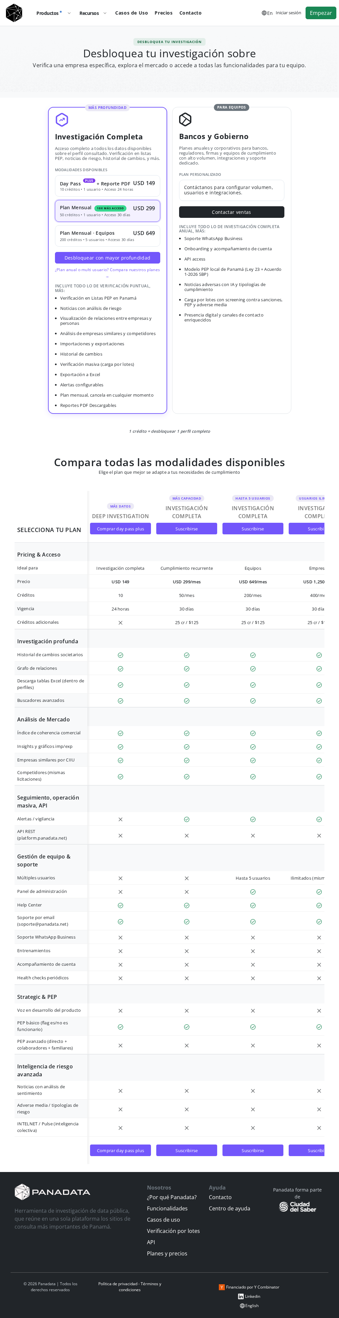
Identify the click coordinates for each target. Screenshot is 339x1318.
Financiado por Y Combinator (252, 1287)
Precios (163, 13)
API (151, 1242)
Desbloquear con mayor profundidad (108, 258)
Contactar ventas (231, 212)
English (252, 1305)
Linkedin (252, 1296)
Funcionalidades (167, 1208)
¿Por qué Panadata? (172, 1197)
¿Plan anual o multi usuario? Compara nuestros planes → (107, 272)
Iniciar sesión (288, 13)
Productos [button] (47, 13)
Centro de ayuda (229, 1208)
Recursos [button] (89, 13)
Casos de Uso (131, 13)
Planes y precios (167, 1253)
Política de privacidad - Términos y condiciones (129, 1287)
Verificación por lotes (173, 1231)
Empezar (321, 13)
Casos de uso (163, 1219)
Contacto (190, 13)
